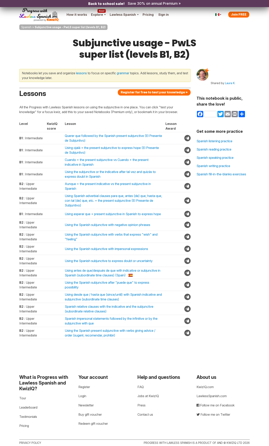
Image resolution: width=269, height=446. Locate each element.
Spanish (26, 27)
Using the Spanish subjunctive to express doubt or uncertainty (109, 261)
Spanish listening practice (214, 141)
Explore (97, 15)
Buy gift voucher (90, 414)
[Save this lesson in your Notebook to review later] (187, 138)
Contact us (145, 414)
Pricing (148, 15)
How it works (77, 15)
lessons (81, 73)
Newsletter (86, 405)
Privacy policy (30, 442)
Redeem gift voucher (93, 424)
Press (141, 405)
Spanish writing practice (213, 166)
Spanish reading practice (214, 149)
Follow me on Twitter (215, 414)
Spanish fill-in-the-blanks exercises (221, 174)
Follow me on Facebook (217, 405)
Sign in (163, 15)
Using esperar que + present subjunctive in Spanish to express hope (113, 214)
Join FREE (239, 14)
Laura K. (230, 83)
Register (84, 387)
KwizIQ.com (205, 387)
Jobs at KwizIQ (148, 396)
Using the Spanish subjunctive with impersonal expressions (106, 249)
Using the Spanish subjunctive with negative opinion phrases (107, 225)
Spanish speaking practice (215, 158)
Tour (22, 398)
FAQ (140, 387)
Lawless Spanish (123, 15)
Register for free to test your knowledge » (154, 92)
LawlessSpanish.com (212, 396)
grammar (123, 73)
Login (82, 396)
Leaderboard (28, 407)
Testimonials (28, 417)
